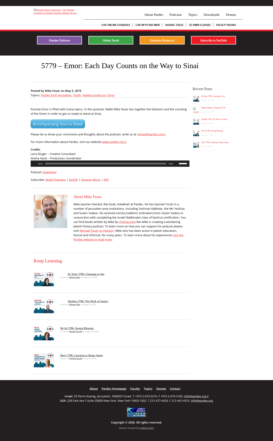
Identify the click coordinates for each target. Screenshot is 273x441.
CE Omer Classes (200, 25)
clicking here (127, 222)
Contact (175, 389)
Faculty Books (226, 25)
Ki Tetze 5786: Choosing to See (86, 274)
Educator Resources (162, 40)
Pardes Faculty (75, 331)
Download (49, 172)
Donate (231, 15)
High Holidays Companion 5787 (213, 108)
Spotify (73, 180)
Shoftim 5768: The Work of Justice (88, 301)
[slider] (183, 163)
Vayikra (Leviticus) (94, 95)
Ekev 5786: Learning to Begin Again (81, 355)
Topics (192, 15)
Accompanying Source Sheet (58, 124)
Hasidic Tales (174, 25)
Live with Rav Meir (148, 25)
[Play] (34, 163)
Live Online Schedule (115, 25)
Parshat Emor (40, 109)
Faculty (135, 389)
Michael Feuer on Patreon (97, 231)
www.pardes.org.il (114, 142)
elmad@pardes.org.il (151, 134)
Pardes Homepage (114, 389)
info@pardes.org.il (196, 396)
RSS (106, 180)
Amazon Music (91, 180)
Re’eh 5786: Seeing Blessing (77, 328)
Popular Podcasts (59, 40)
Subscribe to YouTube (213, 40)
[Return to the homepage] (57, 11)
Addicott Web (147, 427)
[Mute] (176, 163)
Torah (77, 95)
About (94, 389)
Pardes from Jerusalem (56, 95)
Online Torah (111, 40)
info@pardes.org (202, 401)
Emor (111, 95)
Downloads (212, 15)
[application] (110, 163)
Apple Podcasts (55, 180)
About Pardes (153, 15)
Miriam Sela (74, 277)
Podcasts (176, 15)
